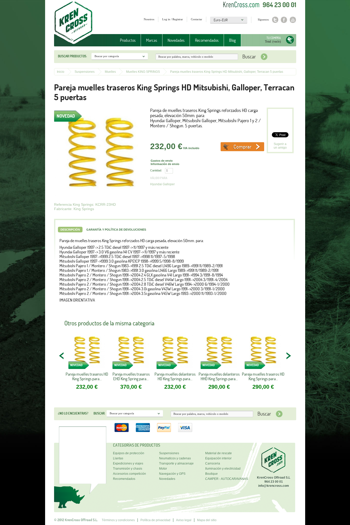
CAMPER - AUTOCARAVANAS (226, 479)
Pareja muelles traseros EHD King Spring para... (131, 376)
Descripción (70, 229)
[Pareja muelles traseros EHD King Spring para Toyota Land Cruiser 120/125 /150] (131, 352)
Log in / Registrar (172, 19)
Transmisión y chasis (127, 468)
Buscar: (99, 413)
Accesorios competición (129, 474)
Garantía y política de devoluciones (116, 229)
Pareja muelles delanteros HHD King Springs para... (219, 376)
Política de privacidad (155, 520)
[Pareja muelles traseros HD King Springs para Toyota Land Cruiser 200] (263, 352)
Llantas (118, 458)
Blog (232, 40)
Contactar (196, 19)
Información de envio (165, 164)
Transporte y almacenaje (176, 463)
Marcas (149, 40)
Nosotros (149, 19)
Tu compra (273, 38)
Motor (163, 468)
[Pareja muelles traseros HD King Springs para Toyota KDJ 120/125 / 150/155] (87, 352)
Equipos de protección (128, 453)
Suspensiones (85, 72)
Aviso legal (183, 520)
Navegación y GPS (172, 474)
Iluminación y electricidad (223, 468)
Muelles (110, 72)
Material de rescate (218, 453)
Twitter (275, 20)
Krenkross (73, 23)
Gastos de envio (162, 160)
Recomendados (207, 40)
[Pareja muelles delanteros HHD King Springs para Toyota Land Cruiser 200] (219, 352)
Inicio (60, 72)
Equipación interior (218, 458)
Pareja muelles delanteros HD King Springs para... (175, 376)
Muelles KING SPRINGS (143, 72)
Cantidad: (156, 170)
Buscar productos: (72, 56)
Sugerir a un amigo (280, 145)
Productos (125, 40)
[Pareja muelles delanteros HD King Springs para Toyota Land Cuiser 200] (175, 352)
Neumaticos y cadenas (175, 458)
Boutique (211, 474)
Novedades (176, 40)
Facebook (284, 20)
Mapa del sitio (207, 520)
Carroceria (212, 463)
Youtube (293, 20)
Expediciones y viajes (128, 463)
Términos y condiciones (118, 520)
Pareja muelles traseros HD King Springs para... (87, 376)
